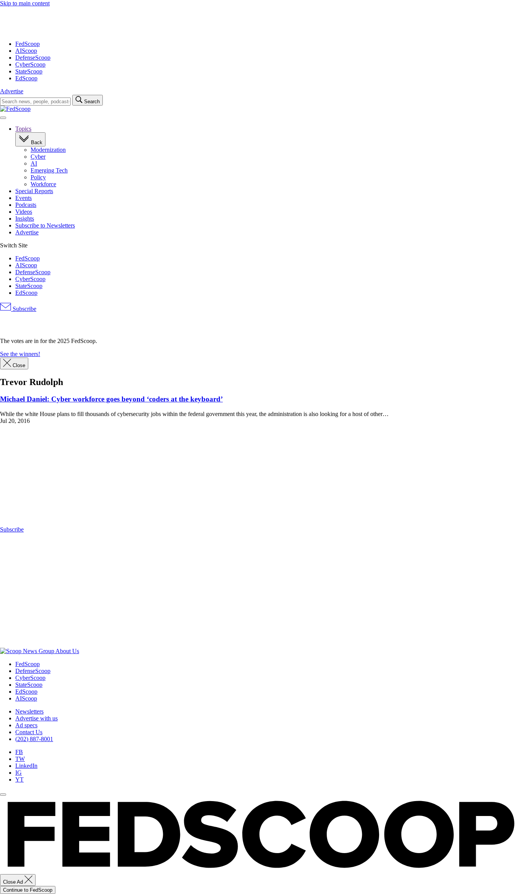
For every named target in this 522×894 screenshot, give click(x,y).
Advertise (11, 91)
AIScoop (26, 50)
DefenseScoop (32, 57)
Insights (24, 218)
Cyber (38, 156)
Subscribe (23, 309)
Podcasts (25, 205)
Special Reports (34, 191)
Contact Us (28, 732)
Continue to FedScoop (27, 890)
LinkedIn (26, 765)
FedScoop (27, 44)
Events (23, 198)
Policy (38, 177)
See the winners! (20, 354)
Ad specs (26, 725)
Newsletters (29, 711)
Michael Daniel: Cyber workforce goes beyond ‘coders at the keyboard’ (111, 399)
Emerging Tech (49, 170)
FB (19, 752)
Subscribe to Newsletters (45, 225)
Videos (23, 211)
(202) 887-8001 (34, 739)
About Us (67, 651)
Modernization (48, 149)
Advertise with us (36, 718)
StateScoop (28, 71)
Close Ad (13, 882)
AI (34, 163)
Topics (23, 128)
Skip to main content (25, 3)
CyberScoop (30, 64)
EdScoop (26, 78)
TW (20, 759)
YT (19, 779)
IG (18, 772)
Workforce (43, 184)
